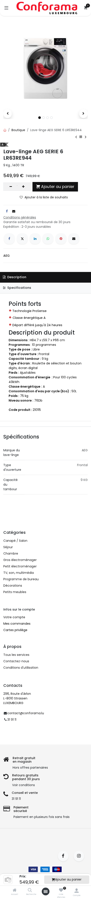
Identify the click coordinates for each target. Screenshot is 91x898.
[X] (22, 238)
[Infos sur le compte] (76, 891)
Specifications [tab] (18, 287)
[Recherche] (30, 890)
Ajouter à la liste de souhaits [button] (46, 197)
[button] (7, 113)
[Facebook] (9, 238)
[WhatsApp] (48, 238)
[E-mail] (73, 238)
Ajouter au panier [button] (57, 186)
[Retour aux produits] (80, 137)
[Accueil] (15, 890)
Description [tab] (16, 277)
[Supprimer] (10, 186)
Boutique (18, 130)
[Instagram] (80, 856)
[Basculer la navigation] (6, 8)
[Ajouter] (23, 186)
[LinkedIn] (35, 238)
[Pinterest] (61, 238)
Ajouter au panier (68, 879)
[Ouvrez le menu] (45, 891)
